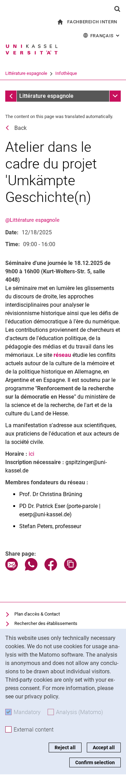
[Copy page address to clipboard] (70, 568)
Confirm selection (95, 762)
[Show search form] (117, 8)
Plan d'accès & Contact (37, 614)
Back (20, 128)
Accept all (104, 747)
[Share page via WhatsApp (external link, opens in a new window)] (31, 568)
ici (31, 454)
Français (105, 35)
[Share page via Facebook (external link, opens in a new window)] (50, 568)
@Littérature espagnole (32, 220)
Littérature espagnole (26, 73)
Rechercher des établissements (45, 623)
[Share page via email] (11, 568)
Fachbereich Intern (92, 21)
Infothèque (66, 73)
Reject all (65, 747)
